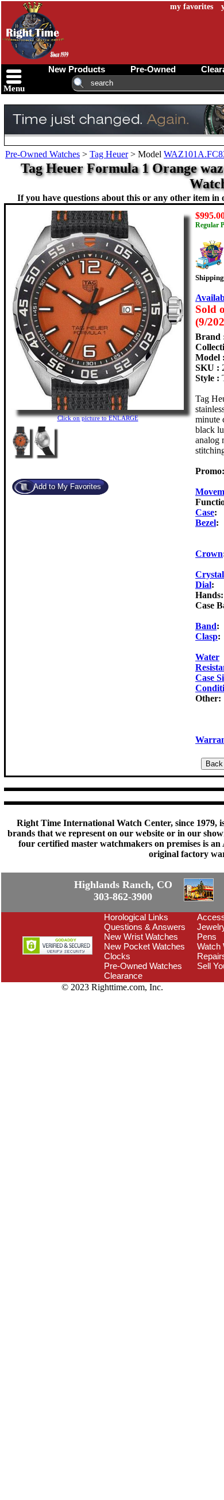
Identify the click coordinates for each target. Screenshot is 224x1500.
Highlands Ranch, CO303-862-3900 (43, 923)
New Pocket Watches (144, 1012)
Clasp (206, 636)
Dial (203, 585)
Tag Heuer (109, 154)
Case (204, 512)
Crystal (209, 574)
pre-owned (153, 69)
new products (76, 69)
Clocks (117, 1021)
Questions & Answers (145, 992)
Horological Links (136, 982)
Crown (209, 554)
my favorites (191, 6)
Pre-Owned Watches (42, 154)
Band (206, 626)
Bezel (205, 523)
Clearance (123, 1041)
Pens (207, 1002)
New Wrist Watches (141, 1002)
